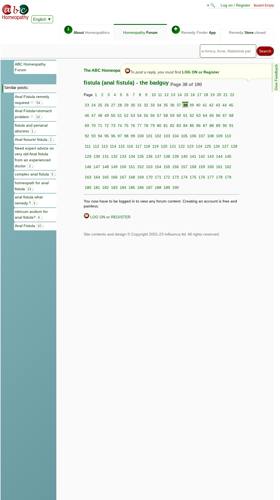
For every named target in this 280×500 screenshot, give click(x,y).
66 (218, 115)
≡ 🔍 (211, 5)
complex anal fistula (34, 174)
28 (120, 105)
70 (93, 125)
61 (185, 115)
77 (139, 125)
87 (205, 125)
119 (155, 146)
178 (219, 177)
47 (93, 115)
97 (120, 136)
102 (158, 136)
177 (210, 177)
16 (193, 95)
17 (199, 95)
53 (133, 115)
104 (175, 136)
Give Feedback (276, 77)
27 (113, 105)
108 (210, 136)
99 (133, 136)
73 (113, 125)
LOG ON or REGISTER (109, 217)
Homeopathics (88, 31)
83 (179, 125)
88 (211, 125)
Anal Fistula (28, 226)
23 (87, 105)
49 (106, 115)
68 (231, 115)
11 (160, 95)
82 (172, 125)
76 (133, 125)
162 (228, 167)
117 (138, 146)
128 (234, 146)
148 (105, 167)
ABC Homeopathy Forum (30, 67)
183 (114, 187)
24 (93, 105)
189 (167, 187)
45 (231, 105)
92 (87, 136)
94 (100, 136)
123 (190, 146)
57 (159, 115)
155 (167, 167)
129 (88, 156)
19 (212, 95)
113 (104, 146)
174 (184, 177)
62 (192, 115)
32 (146, 105)
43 (218, 105)
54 (139, 115)
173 (175, 177)
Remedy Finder (195, 31)
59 (172, 115)
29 (126, 105)
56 (152, 115)
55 (146, 115)
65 (211, 115)
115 (121, 146)
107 (202, 136)
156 (175, 167)
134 (132, 156)
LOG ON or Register (200, 72)
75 (126, 125)
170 (149, 177)
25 (100, 105)
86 (198, 125)
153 (149, 167)
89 (218, 125)
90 (225, 125)
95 (106, 136)
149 (114, 167)
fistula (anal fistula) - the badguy (126, 83)
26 (106, 105)
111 (88, 146)
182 (105, 187)
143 (210, 156)
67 (225, 115)
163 (88, 177)
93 (93, 136)
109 (219, 136)
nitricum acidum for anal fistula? (31, 214)
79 (152, 125)
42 (211, 105)
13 (173, 95)
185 (132, 187)
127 (225, 146)
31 (139, 105)
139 (175, 156)
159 (202, 167)
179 (228, 177)
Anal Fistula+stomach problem (33, 114)
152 (140, 167)
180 (88, 187)
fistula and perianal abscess (31, 128)
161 (219, 167)
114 (113, 146)
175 (193, 177)
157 (184, 167)
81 (166, 125)
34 (159, 105)
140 (184, 156)
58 (166, 115)
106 (193, 136)
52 (126, 115)
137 (158, 156)
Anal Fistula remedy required (32, 99)
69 (87, 125)
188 (158, 187)
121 (173, 146)
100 (140, 136)
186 (140, 187)
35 (166, 105)
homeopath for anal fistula (32, 186)
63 (198, 115)
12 (166, 95)
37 (179, 105)
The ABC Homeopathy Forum (112, 70)
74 (120, 125)
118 (147, 146)
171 (158, 177)
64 (205, 115)
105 (184, 136)
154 (158, 167)
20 (219, 95)
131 (105, 156)
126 (216, 146)
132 (114, 156)
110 (228, 136)
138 (167, 156)
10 (153, 95)
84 (185, 125)
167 (123, 177)
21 (225, 95)
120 (164, 146)
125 (208, 146)
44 (224, 105)
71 (100, 125)
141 (193, 156)
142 (202, 156)
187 (149, 187)
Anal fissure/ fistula (33, 139)
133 (123, 156)
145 (228, 156)
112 (96, 146)
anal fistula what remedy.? (29, 200)
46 (87, 115)
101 (149, 136)
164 (97, 177)
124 (199, 146)
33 (152, 105)
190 (175, 187)
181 (97, 187)
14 (179, 95)
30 (133, 105)
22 (232, 95)
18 (206, 95)
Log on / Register (235, 5)
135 (140, 156)
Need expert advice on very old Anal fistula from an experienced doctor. (34, 157)
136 (149, 156)
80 (159, 125)
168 (132, 177)
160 (210, 167)
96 (113, 136)
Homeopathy (140, 32)
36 (172, 105)
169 (140, 177)
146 (88, 167)
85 (192, 125)
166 (114, 177)
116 (130, 146)
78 (146, 125)
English (39, 19)
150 (123, 167)
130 (97, 156)
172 (167, 177)
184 (123, 187)
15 (186, 95)
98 (126, 136)
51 (120, 115)
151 (132, 167)
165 (105, 177)
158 (193, 167)
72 (106, 125)
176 (202, 177)
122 (181, 146)
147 (97, 167)
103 (167, 136)
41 (205, 105)
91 (231, 125)
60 (179, 115)
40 (198, 105)
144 (219, 156)
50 (113, 115)
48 (100, 115)
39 (191, 105)
